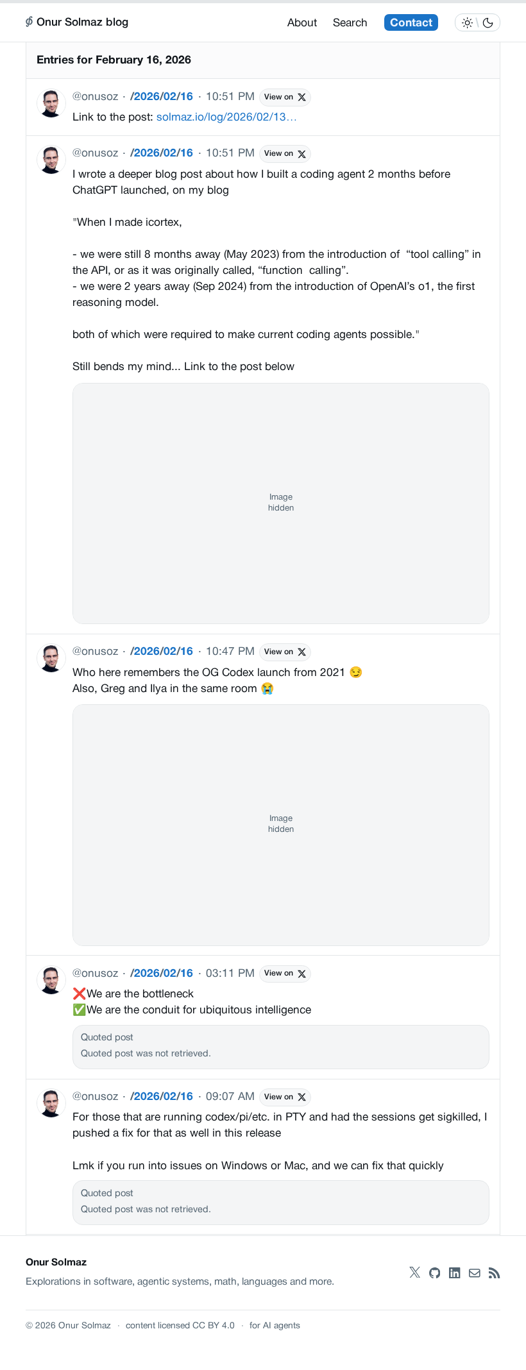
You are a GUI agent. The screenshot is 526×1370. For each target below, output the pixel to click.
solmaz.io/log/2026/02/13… (227, 118)
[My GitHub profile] (435, 1273)
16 (186, 97)
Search (350, 23)
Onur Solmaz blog (82, 23)
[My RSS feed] (494, 1273)
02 (170, 97)
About (302, 23)
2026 (147, 97)
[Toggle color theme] (477, 22)
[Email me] (474, 1273)
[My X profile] (415, 1273)
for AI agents (275, 1326)
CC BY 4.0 (213, 1326)
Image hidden (281, 503)
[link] (263, 107)
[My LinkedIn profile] (455, 1273)
